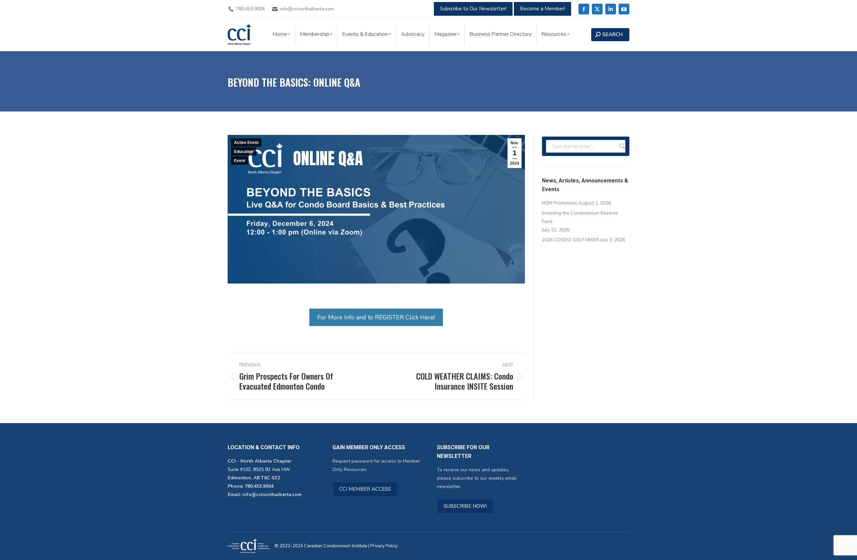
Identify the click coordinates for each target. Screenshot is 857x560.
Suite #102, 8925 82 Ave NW (259, 469)
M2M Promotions (559, 203)
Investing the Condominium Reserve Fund (580, 217)
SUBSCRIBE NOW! (465, 506)
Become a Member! (542, 8)
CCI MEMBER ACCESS (365, 489)
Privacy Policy (384, 546)
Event (239, 160)
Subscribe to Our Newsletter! (473, 8)
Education (243, 151)
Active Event (246, 142)
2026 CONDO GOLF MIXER (570, 240)
